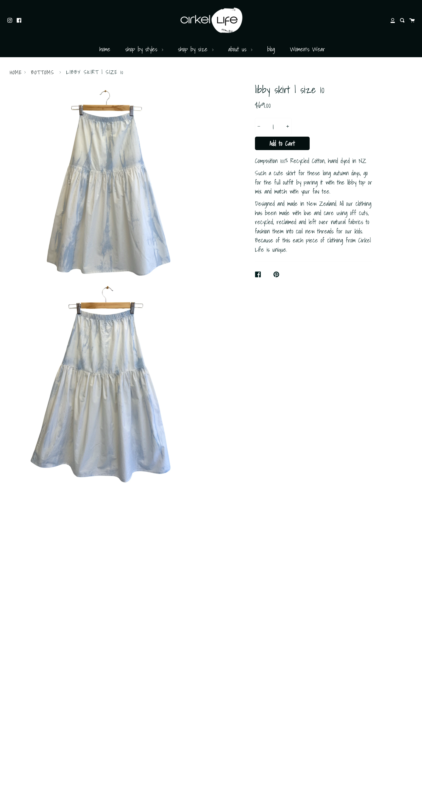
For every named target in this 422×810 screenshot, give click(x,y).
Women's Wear (307, 49)
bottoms (42, 72)
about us (238, 49)
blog (271, 49)
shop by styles (142, 49)
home (104, 49)
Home (16, 72)
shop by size (194, 49)
